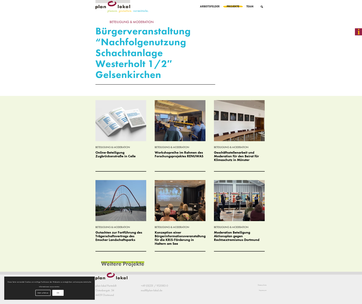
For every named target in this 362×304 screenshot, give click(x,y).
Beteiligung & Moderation (132, 22)
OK (58, 293)
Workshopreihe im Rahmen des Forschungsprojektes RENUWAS (179, 154)
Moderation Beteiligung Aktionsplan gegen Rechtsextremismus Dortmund (236, 236)
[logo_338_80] (122, 6)
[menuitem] (209, 6)
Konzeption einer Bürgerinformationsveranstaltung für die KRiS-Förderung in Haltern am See (180, 238)
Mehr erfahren (43, 293)
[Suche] (262, 6)
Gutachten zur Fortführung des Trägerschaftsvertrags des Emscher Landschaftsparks (118, 236)
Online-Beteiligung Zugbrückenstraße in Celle (115, 154)
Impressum (263, 290)
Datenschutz (262, 285)
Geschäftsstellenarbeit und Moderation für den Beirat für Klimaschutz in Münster (236, 156)
